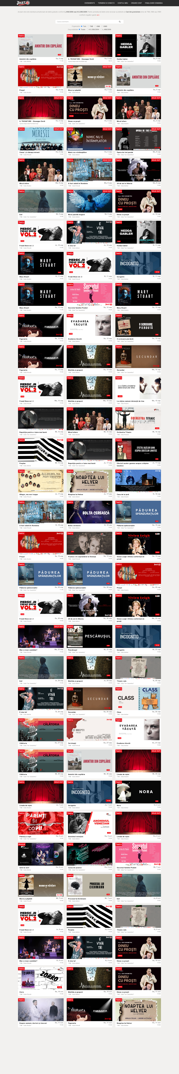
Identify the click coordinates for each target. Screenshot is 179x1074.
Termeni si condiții (106, 3)
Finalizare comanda (154, 3)
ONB (98, 26)
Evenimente (90, 3)
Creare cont (136, 3)
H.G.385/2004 (94, 29)
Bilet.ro (23, 3)
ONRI (105, 26)
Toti (84, 26)
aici (98, 15)
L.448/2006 (107, 29)
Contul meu (123, 3)
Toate (83, 29)
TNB (91, 26)
